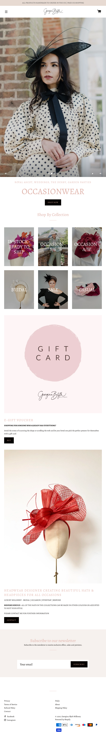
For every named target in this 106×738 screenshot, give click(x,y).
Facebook (10, 716)
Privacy (7, 701)
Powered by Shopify (62, 719)
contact (11, 620)
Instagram (11, 720)
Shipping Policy (61, 708)
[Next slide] (100, 173)
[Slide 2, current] (51, 173)
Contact (7, 711)
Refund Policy (9, 708)
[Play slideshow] (92, 173)
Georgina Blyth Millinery (71, 716)
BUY (9, 440)
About (57, 704)
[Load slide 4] (57, 173)
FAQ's (57, 701)
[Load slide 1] (48, 173)
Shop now (53, 202)
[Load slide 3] (54, 173)
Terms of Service (10, 704)
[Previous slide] (5, 173)
